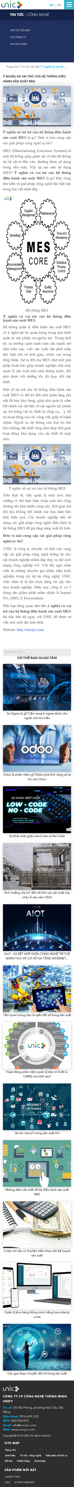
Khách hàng (23, 1460)
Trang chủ (12, 67)
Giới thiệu (10, 1455)
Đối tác (8, 1460)
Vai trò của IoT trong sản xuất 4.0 (37, 1133)
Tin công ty (18, 37)
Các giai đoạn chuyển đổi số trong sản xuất (37, 1373)
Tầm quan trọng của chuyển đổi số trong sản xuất (37, 1015)
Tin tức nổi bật (20, 30)
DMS (7, 1482)
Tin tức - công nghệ (30, 1455)
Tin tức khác (18, 44)
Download (39, 1460)
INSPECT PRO (12, 1476)
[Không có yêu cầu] (12, 4)
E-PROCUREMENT (25, 1482)
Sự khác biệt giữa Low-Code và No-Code (37, 836)
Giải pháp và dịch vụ (56, 1455)
